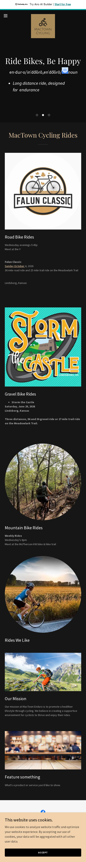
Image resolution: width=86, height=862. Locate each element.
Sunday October (15, 266)
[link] (43, 15)
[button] (37, 115)
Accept (43, 852)
